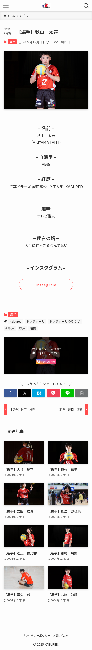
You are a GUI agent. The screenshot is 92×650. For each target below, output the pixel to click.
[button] (10, 393)
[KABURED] (46, 5)
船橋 (33, 328)
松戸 (22, 328)
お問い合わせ (61, 635)
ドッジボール (35, 321)
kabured (16, 321)
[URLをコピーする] (81, 393)
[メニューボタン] (6, 5)
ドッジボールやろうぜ (64, 321)
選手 (12, 42)
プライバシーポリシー (36, 635)
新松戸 (10, 328)
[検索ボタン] (86, 5)
